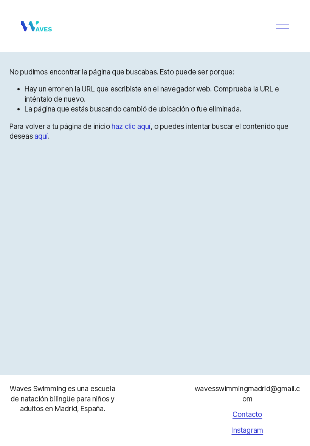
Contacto (247, 414)
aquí (41, 136)
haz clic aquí (131, 126)
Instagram (247, 430)
